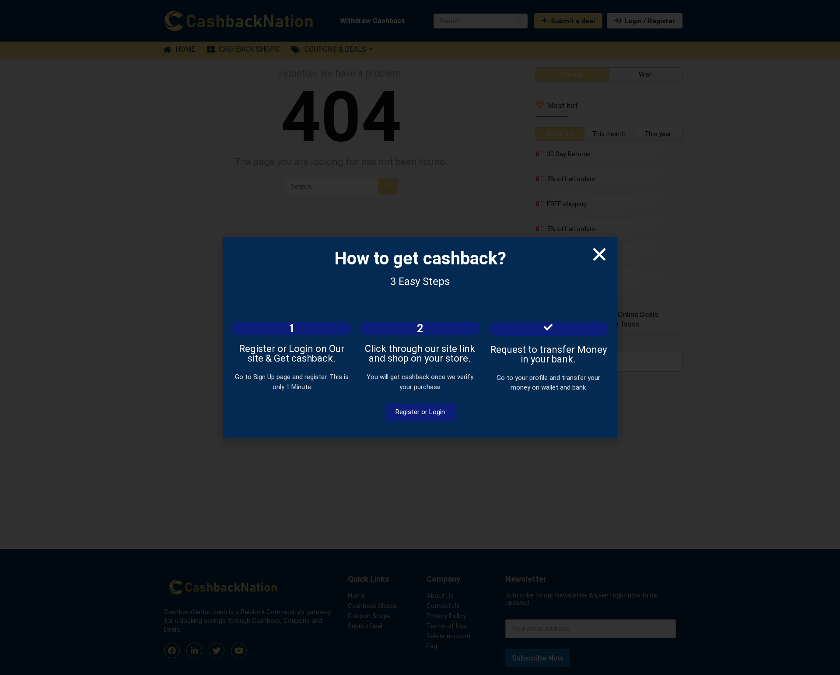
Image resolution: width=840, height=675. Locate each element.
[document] (420, 337)
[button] (599, 254)
